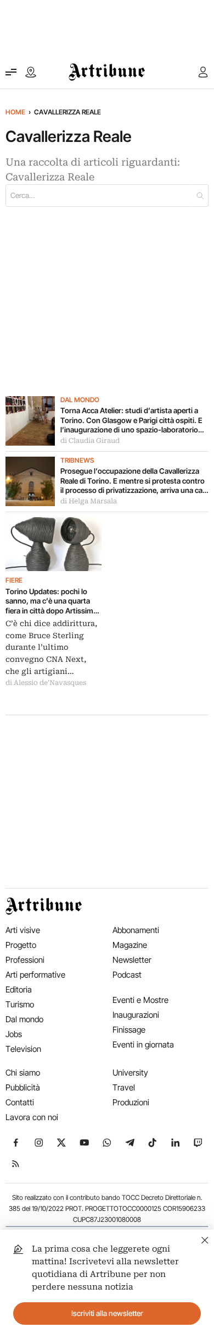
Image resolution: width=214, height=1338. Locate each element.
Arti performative (35, 974)
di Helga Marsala (88, 501)
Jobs (13, 1034)
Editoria (18, 989)
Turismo (19, 1004)
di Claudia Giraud (90, 440)
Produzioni (130, 1102)
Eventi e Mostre (140, 1000)
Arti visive (22, 930)
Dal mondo (79, 400)
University (130, 1072)
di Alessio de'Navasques (45, 682)
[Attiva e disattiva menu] (10, 72)
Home (15, 112)
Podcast (127, 974)
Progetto (20, 945)
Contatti (19, 1102)
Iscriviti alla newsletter (107, 1313)
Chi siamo (22, 1072)
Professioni (24, 960)
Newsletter (131, 960)
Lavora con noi (31, 1117)
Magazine (129, 945)
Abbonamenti (135, 930)
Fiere (13, 580)
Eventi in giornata (143, 1044)
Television (23, 1049)
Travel (123, 1087)
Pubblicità (22, 1087)
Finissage (128, 1029)
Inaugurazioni (135, 1015)
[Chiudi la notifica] (205, 1239)
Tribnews (77, 460)
